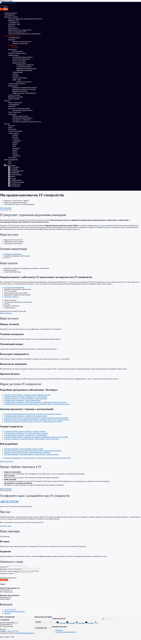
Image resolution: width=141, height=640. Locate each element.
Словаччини (16, 141)
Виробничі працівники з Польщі (23, 89)
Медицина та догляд (15, 97)
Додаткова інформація (8, 578)
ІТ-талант (102, 225)
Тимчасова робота (10, 13)
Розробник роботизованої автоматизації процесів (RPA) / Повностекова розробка (32, 414)
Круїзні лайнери (14, 99)
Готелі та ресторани (19, 61)
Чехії (14, 146)
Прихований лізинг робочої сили (20, 30)
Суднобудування (14, 38)
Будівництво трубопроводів (26, 68)
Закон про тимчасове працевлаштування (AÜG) (25, 19)
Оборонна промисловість (17, 53)
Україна (15, 135)
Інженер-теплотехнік (24, 82)
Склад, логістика (14, 95)
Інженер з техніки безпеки (21, 41)
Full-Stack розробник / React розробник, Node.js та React (23, 449)
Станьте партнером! (15, 131)
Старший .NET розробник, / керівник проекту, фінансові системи (27, 395)
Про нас (7, 124)
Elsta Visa (11, 26)
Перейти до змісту (6, 1)
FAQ (10, 161)
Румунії (15, 150)
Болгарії (15, 137)
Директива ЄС (13, 28)
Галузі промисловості (11, 36)
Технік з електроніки (19, 78)
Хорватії (15, 142)
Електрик (15, 76)
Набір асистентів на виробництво (24, 93)
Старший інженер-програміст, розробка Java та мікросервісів (25, 396)
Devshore (15, 47)
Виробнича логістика (19, 91)
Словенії (15, 139)
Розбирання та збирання (25, 65)
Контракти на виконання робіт (19, 108)
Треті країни (12, 157)
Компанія (4, 567)
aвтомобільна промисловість (22, 57)
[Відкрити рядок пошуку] (1, 5)
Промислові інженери (20, 43)
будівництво (12, 49)
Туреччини (16, 156)
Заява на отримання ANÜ (17, 32)
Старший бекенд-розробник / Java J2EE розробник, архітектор (26, 433)
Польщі (15, 154)
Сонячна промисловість (16, 83)
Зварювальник (17, 72)
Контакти (11, 125)
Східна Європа (13, 133)
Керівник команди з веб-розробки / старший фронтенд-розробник (27, 452)
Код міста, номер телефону (10, 571)
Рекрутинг (12, 106)
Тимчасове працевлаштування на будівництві (24, 34)
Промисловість (13, 55)
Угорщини (16, 148)
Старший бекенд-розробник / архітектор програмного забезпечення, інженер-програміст (35, 402)
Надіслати (4, 580)
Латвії (14, 144)
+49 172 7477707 (9, 501)
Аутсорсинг (12, 114)
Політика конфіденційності (66, 632)
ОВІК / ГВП (16, 80)
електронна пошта (7, 573)
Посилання (12, 129)
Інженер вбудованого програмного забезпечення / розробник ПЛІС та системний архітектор (36, 404)
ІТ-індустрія (12, 45)
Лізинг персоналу (14, 112)
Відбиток (59, 630)
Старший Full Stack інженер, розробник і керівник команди (25, 431)
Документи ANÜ (14, 24)
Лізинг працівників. (15, 103)
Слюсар (15, 74)
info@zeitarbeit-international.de (24, 633)
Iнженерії (11, 40)
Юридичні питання (11, 17)
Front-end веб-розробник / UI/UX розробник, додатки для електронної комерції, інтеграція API (37, 458)
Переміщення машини (25, 70)
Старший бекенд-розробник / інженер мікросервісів (22, 400)
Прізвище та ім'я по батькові (10, 569)
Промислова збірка (19, 63)
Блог (10, 163)
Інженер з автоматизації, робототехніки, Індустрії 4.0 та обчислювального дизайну (33, 421)
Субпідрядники (9, 15)
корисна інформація (11, 159)
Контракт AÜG (13, 21)
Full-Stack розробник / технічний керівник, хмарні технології (25, 398)
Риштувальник (17, 51)
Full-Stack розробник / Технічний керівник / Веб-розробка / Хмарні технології (31, 439)
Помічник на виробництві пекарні (24, 87)
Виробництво (13, 86)
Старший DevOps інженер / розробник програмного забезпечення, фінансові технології (35, 418)
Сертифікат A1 (13, 22)
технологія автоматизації (21, 59)
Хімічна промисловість (20, 116)
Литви (14, 152)
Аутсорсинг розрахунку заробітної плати (26, 122)
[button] (43, 622)
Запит (10, 127)
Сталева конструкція (24, 66)
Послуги (7, 101)
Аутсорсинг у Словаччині (21, 120)
